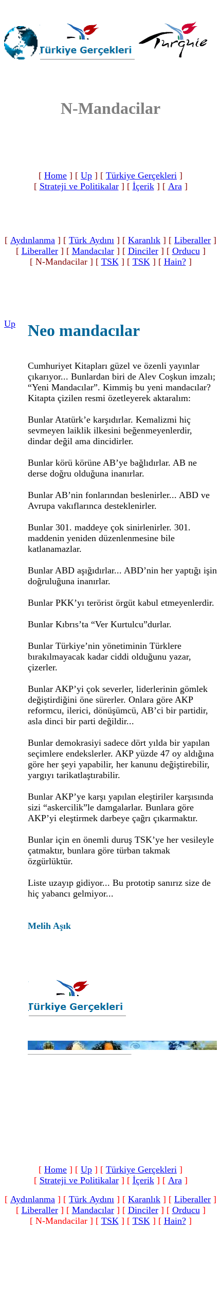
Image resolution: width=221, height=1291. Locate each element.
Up (86, 175)
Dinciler (143, 251)
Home (55, 175)
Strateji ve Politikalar (79, 186)
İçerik (143, 186)
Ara (175, 186)
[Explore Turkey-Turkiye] (176, 61)
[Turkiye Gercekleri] (87, 60)
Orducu (186, 251)
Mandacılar (93, 251)
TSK (110, 261)
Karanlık (144, 240)
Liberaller (192, 240)
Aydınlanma (32, 240)
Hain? (175, 261)
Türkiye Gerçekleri (141, 175)
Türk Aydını (91, 240)
